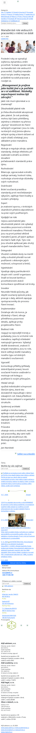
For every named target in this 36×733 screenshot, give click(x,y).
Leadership (30, 14)
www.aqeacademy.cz (8, 728)
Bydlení (9, 12)
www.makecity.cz (6, 732)
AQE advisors (8, 586)
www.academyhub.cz (22, 728)
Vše (3, 12)
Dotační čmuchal (20, 12)
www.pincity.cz (20, 730)
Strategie (12, 19)
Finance (10, 14)
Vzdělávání (15, 21)
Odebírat (26, 469)
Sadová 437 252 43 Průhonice (8, 602)
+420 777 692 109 (7, 575)
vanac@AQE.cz (7, 573)
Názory (15, 17)
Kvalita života (20, 14)
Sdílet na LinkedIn (26, 453)
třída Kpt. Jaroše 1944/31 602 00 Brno (10, 595)
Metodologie (6, 17)
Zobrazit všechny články (18, 563)
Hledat (25, 23)
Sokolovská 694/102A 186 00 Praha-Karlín (9, 617)
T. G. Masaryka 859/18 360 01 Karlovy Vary (9, 610)
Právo (20, 17)
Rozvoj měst (28, 17)
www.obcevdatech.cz (8, 730)
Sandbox (4, 19)
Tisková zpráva (22, 19)
